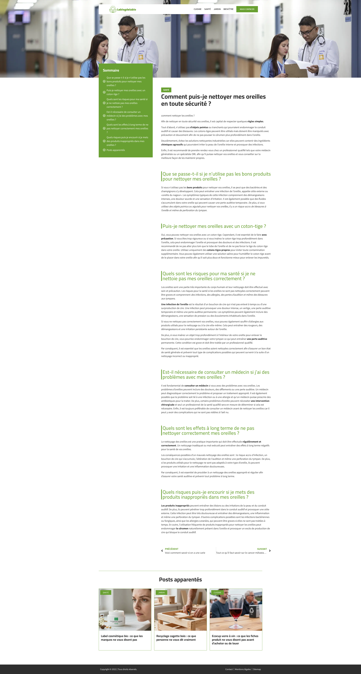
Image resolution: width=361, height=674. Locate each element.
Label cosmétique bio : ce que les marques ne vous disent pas (122, 637)
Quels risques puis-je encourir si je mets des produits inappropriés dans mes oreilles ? (127, 141)
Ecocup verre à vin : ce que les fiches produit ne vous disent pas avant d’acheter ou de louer (235, 639)
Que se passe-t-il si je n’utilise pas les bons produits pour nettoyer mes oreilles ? (126, 81)
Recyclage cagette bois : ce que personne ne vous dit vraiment (176, 637)
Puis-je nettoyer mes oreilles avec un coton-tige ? (126, 92)
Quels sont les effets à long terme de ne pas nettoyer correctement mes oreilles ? (127, 128)
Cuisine (198, 9)
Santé (207, 9)
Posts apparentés (116, 150)
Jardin (217, 9)
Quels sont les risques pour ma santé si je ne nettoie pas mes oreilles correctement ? (127, 103)
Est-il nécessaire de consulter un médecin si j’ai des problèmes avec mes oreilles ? (127, 115)
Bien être (229, 9)
